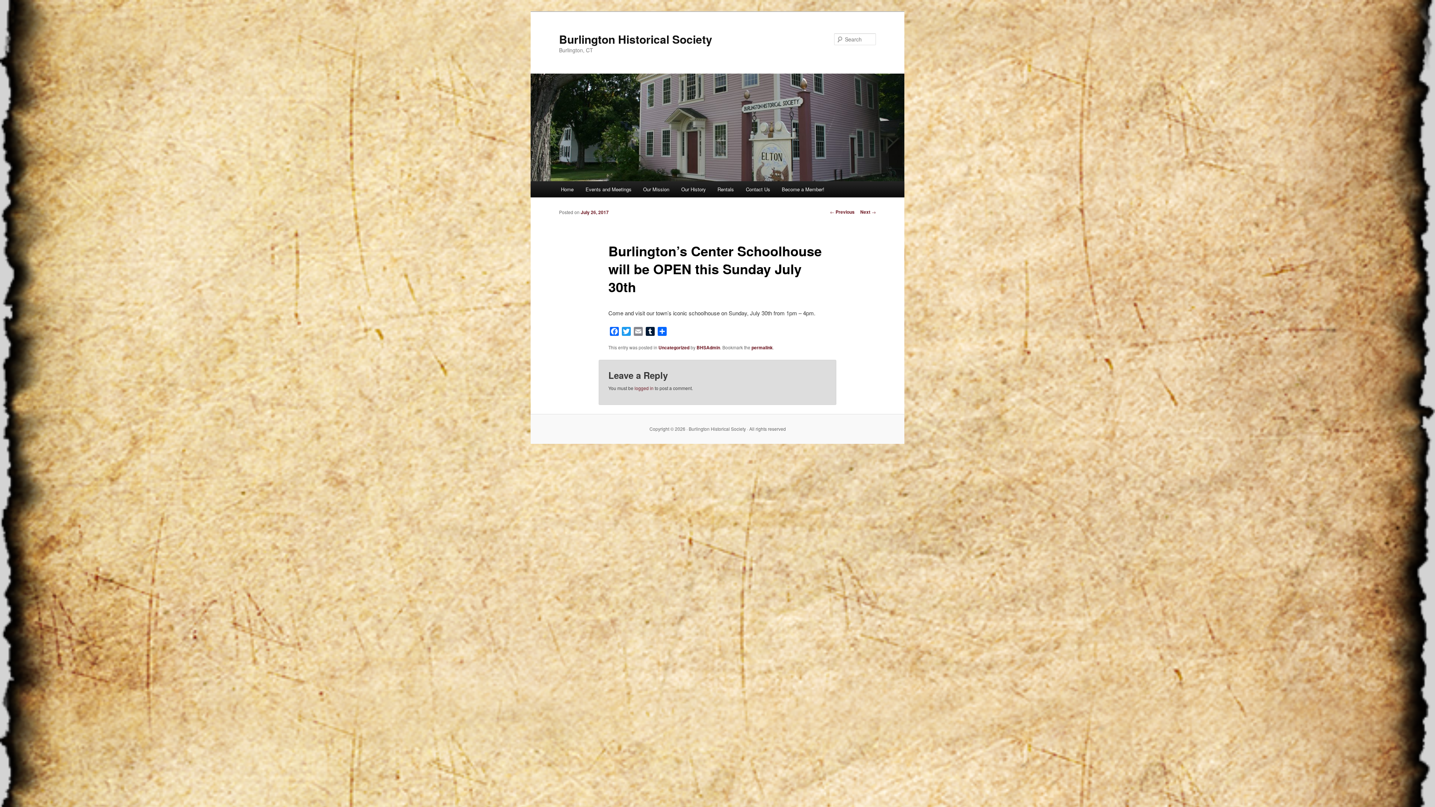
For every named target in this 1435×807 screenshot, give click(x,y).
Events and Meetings (609, 189)
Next (868, 211)
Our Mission (656, 189)
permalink (762, 347)
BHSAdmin (708, 347)
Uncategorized (673, 347)
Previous (842, 211)
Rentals (726, 189)
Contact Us (758, 189)
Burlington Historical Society (635, 39)
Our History (693, 189)
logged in (644, 388)
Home (567, 189)
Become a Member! (803, 189)
